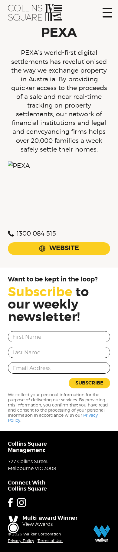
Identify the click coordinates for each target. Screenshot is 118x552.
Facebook (10, 502)
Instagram (21, 502)
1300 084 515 (36, 233)
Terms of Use (50, 540)
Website (64, 248)
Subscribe (89, 383)
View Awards (37, 524)
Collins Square (35, 12)
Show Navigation (107, 12)
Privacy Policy (21, 540)
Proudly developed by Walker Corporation (101, 533)
